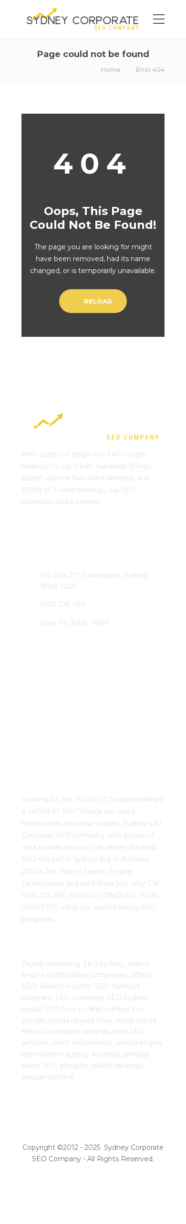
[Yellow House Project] (137, 689)
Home (111, 69)
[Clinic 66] (41, 737)
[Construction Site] (41, 689)
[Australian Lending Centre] (89, 689)
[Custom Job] (89, 737)
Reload (97, 301)
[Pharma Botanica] (137, 737)
